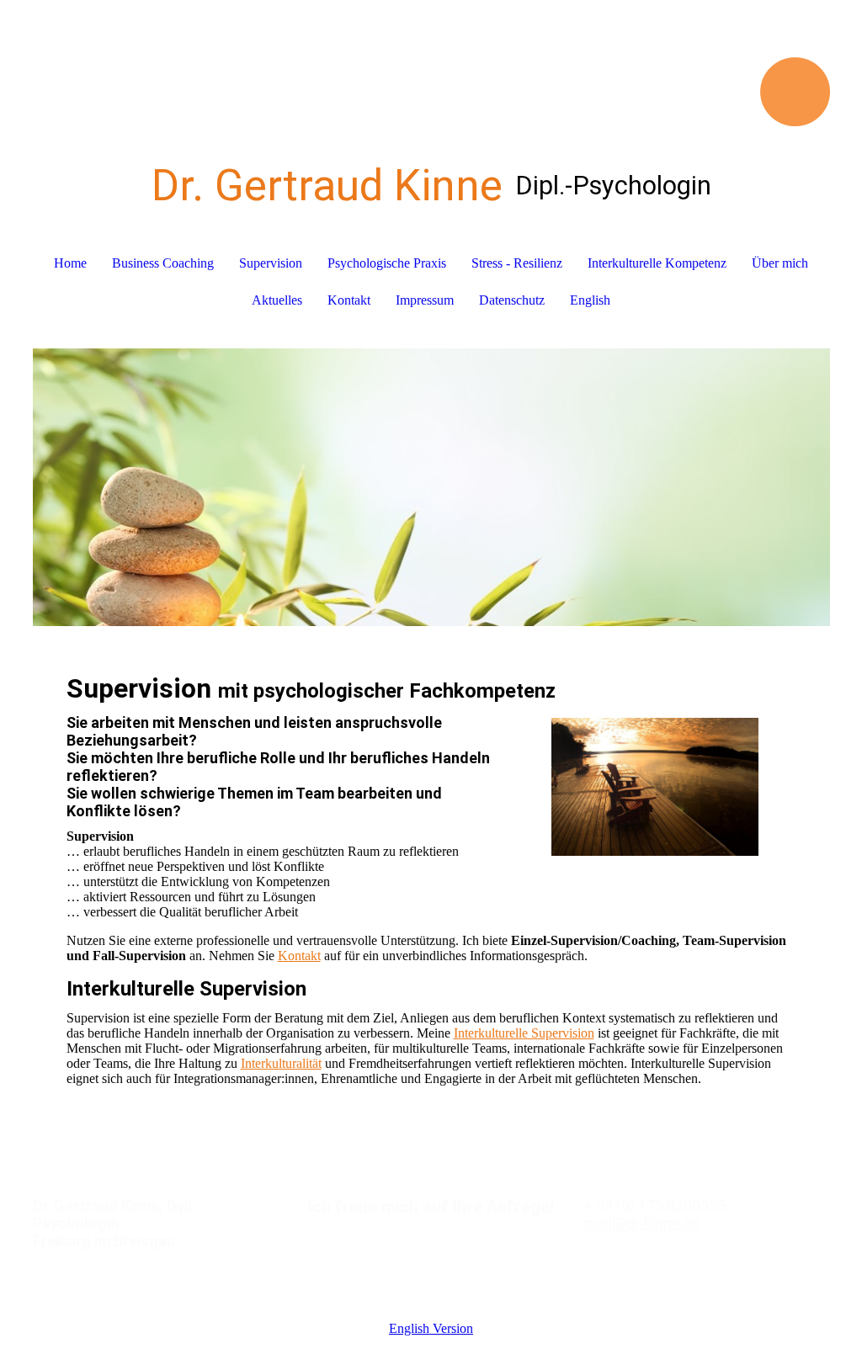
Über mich (780, 263)
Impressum (425, 300)
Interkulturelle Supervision (524, 1033)
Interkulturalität (281, 1063)
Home (70, 263)
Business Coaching (163, 263)
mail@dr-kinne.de (641, 1223)
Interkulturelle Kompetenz (657, 263)
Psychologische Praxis (386, 263)
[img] (431, 63)
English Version (431, 1328)
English (590, 300)
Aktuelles (277, 300)
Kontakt (348, 300)
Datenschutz (512, 300)
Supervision (270, 263)
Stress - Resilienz (516, 263)
